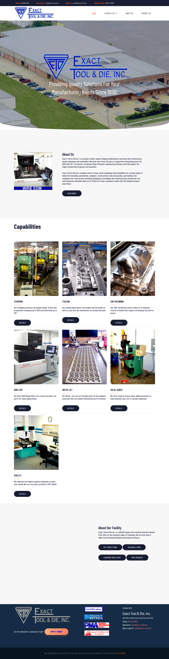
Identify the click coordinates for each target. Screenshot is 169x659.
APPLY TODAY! (110, 3)
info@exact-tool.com (52, 3)
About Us (129, 13)
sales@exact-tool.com (80, 3)
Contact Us (146, 13)
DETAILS (22, 322)
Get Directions (110, 547)
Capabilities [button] (110, 13)
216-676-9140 (132, 621)
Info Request (137, 557)
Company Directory (112, 557)
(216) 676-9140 (25, 3)
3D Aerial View (134, 547)
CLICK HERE (121, 653)
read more (71, 193)
